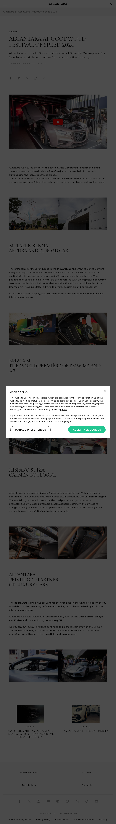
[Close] (104, 391)
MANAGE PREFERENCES (30, 429)
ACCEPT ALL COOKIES (87, 429)
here (64, 409)
